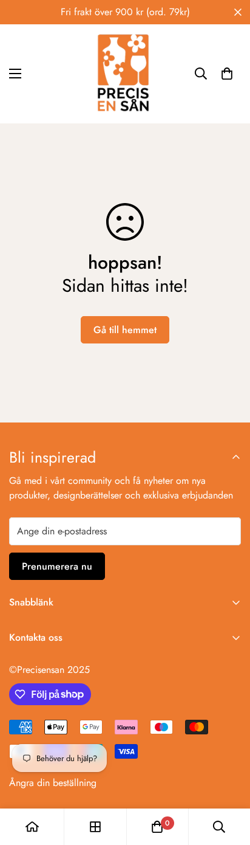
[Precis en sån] (125, 73)
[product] (32, 826)
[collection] (95, 827)
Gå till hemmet (125, 330)
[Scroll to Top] (228, 780)
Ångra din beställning (52, 783)
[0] (227, 74)
